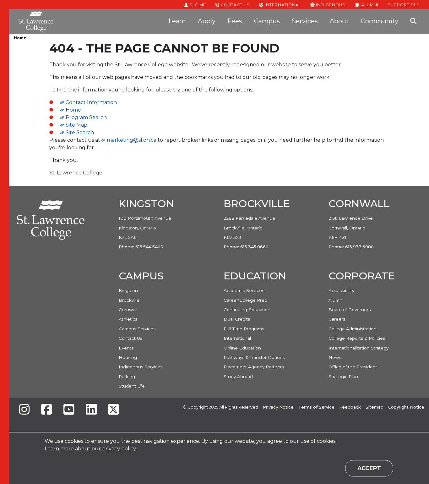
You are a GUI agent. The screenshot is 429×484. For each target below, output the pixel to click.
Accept (369, 468)
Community (379, 21)
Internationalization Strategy (358, 347)
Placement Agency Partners (254, 366)
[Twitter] (113, 410)
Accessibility (341, 290)
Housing (128, 357)
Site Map (76, 125)
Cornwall (128, 309)
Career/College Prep (245, 300)
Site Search (80, 132)
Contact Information (91, 102)
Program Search (86, 117)
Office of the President (353, 366)
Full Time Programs (244, 328)
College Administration (353, 328)
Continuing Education (247, 309)
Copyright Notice (406, 407)
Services (305, 21)
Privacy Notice (278, 407)
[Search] (413, 21)
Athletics (128, 319)
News (335, 357)
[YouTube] (68, 410)
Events (126, 347)
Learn (177, 21)
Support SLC (404, 4)
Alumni (369, 5)
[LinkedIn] (91, 410)
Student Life (132, 385)
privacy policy (119, 449)
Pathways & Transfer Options (254, 357)
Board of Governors (350, 309)
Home (20, 38)
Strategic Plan (343, 376)
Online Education (242, 347)
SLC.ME (197, 5)
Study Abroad (238, 376)
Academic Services (244, 290)
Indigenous (330, 4)
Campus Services (137, 328)
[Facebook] (46, 410)
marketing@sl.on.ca (131, 140)
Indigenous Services (140, 366)
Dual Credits (237, 319)
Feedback (350, 407)
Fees (234, 21)
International (282, 5)
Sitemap (374, 407)
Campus (267, 21)
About (339, 21)
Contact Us (235, 5)
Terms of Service (316, 407)
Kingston (128, 290)
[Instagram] (24, 410)
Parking (127, 376)
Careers (337, 319)
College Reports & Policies (357, 338)
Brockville (129, 300)
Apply (206, 21)
